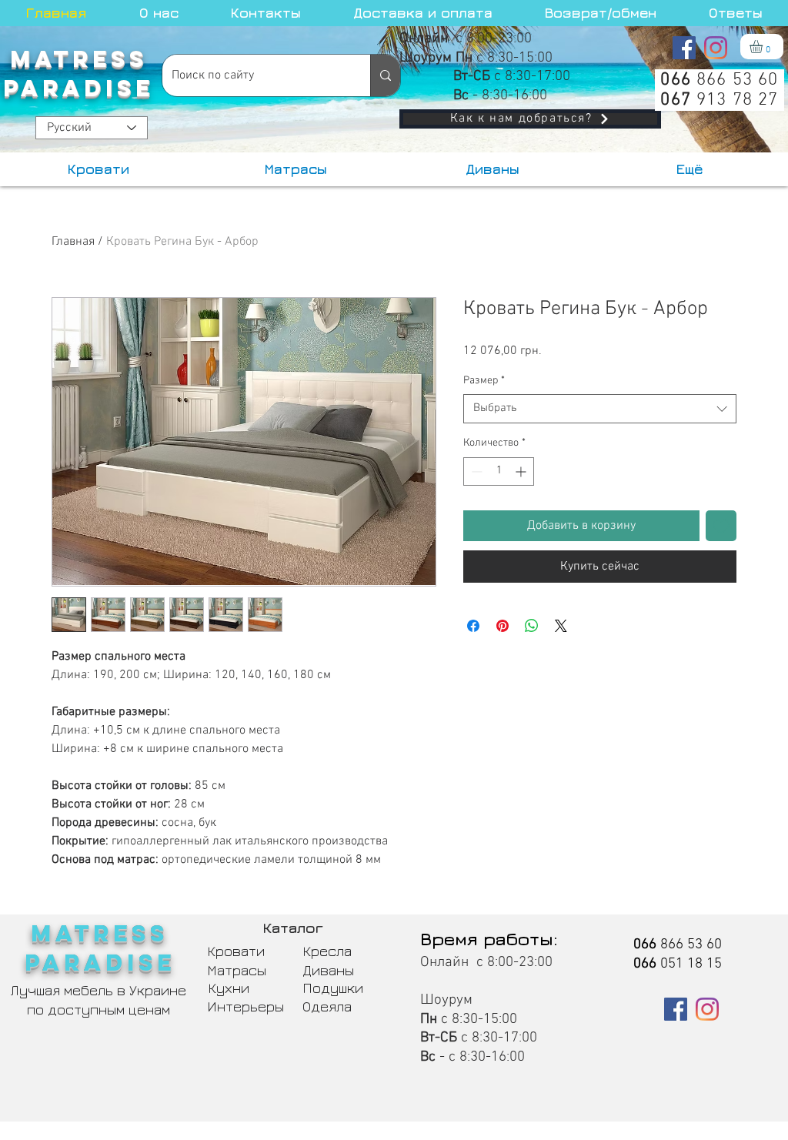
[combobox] (599, 408)
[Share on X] (561, 626)
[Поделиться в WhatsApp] (532, 626)
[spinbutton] (499, 471)
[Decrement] (475, 471)
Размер (484, 380)
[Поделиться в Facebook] (473, 626)
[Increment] (522, 471)
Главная (73, 241)
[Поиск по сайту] (385, 75)
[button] (764, 46)
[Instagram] (715, 47)
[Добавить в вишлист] (721, 525)
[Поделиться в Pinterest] (502, 626)
